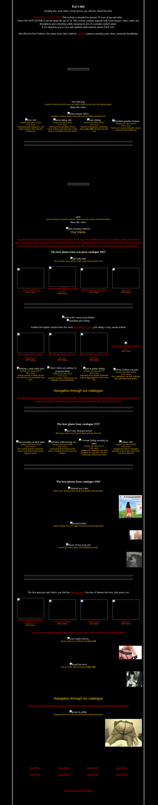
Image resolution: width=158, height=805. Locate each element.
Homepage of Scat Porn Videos (78, 790)
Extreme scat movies (67, 242)
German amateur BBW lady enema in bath (62, 290)
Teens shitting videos (51, 400)
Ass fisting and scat (25, 397)
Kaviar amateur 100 (120, 705)
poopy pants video (79, 632)
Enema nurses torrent (100, 705)
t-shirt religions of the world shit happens (107, 632)
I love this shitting (62, 621)
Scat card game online (71, 400)
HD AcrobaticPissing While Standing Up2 (31, 621)
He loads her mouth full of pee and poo (62, 356)
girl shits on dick (39, 632)
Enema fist (85, 705)
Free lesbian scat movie (96, 239)
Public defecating (131, 245)
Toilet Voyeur (94, 621)
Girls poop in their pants (112, 242)
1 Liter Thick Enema (30, 289)
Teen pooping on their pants (120, 239)
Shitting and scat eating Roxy (94, 289)
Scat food (81, 33)
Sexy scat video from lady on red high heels (94, 356)
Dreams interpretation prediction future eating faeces (62, 239)
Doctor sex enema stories (65, 397)
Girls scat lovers (115, 400)
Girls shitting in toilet (54, 705)
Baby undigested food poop (89, 242)
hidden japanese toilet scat (59, 632)
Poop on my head (85, 397)
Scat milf (98, 397)
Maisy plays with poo (44, 397)
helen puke (126, 289)
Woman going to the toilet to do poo (41, 242)
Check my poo (131, 242)
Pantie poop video (36, 705)
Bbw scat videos (89, 245)
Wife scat (126, 621)
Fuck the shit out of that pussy (116, 397)
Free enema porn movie (27, 239)
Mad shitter (75, 245)
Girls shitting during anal (33, 245)
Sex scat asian (103, 245)
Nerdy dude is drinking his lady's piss (125, 347)
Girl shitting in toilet (83, 327)
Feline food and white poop (94, 400)
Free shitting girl (72, 705)
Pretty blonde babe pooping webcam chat (31, 356)
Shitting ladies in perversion (57, 245)
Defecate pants (116, 245)
